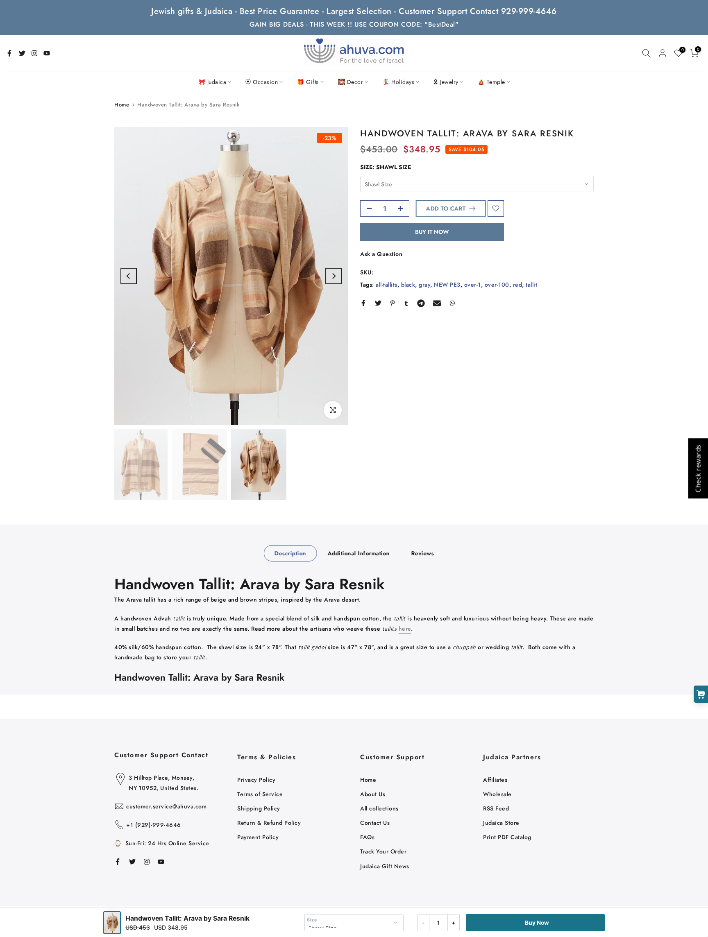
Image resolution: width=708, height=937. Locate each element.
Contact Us (375, 823)
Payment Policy (258, 837)
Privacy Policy (256, 780)
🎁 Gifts (308, 82)
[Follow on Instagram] (34, 53)
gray (424, 285)
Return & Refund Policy (269, 823)
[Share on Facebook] (363, 303)
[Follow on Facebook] (9, 53)
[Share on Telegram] (421, 303)
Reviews (422, 553)
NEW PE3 (447, 285)
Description (290, 553)
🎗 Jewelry (445, 82)
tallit (531, 285)
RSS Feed (496, 808)
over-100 (497, 285)
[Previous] (128, 276)
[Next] (333, 276)
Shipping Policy (258, 808)
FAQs (367, 837)
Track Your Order (383, 851)
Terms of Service (260, 794)
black (408, 285)
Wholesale (497, 794)
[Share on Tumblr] (406, 303)
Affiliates (495, 780)
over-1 (472, 285)
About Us (372, 794)
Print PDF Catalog (507, 837)
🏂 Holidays (398, 82)
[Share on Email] (437, 303)
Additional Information (358, 553)
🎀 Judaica (212, 82)
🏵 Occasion (261, 82)
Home (121, 105)
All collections (379, 808)
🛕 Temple (491, 82)
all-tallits (386, 285)
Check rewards (697, 469)
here (405, 629)
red (517, 285)
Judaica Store (501, 823)
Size (312, 920)
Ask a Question (381, 254)
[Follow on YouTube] (46, 53)
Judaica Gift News (384, 866)
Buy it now (432, 232)
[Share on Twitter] (378, 303)
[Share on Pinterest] (392, 303)
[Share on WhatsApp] (452, 303)
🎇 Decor (350, 82)
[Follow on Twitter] (22, 53)
